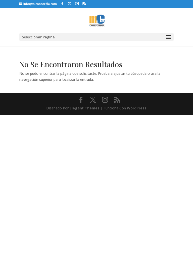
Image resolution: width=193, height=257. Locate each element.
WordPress (137, 108)
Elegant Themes (85, 108)
